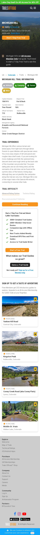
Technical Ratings (8, 448)
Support (5, 479)
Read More (15, 33)
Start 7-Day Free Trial (15, 38)
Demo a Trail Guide (20, 265)
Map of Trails (7, 445)
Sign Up (5, 496)
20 (14, 27)
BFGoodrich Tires (8, 506)
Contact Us (6, 476)
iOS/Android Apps (8, 451)
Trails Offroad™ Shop (9, 465)
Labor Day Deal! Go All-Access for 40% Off (20, 2)
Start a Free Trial (17, 250)
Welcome (5, 442)
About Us (5, 473)
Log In (4, 493)
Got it (32, 533)
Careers (5, 482)
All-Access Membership (11, 459)
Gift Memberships (8, 462)
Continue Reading (20, 204)
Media (4, 485)
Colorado (11, 75)
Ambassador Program (10, 499)
